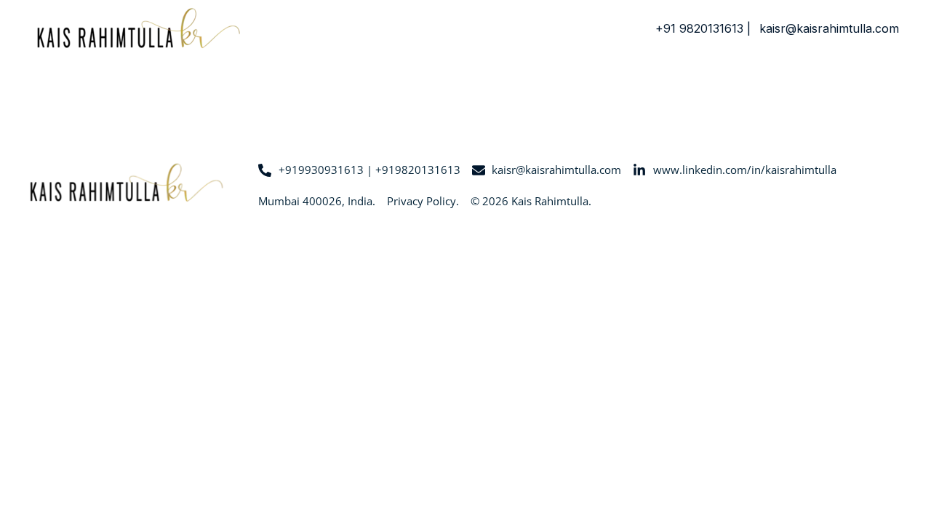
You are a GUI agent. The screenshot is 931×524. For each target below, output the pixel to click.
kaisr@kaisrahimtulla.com (829, 28)
